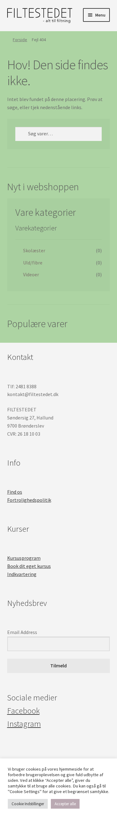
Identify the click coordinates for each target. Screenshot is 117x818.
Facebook (23, 711)
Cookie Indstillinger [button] (28, 803)
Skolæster (34, 250)
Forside (20, 39)
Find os (14, 492)
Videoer (31, 274)
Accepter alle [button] (65, 803)
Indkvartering (22, 574)
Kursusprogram (24, 558)
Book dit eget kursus (29, 566)
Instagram (24, 724)
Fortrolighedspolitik (29, 500)
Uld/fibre (32, 262)
